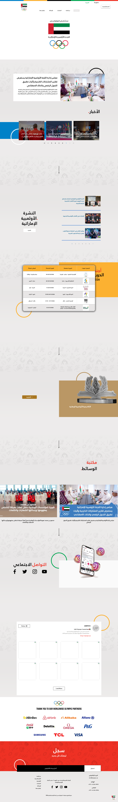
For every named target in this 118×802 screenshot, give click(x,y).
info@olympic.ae (93, 778)
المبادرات (39, 783)
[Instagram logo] (35, 572)
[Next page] (48, 143)
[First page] (73, 143)
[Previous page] (69, 143)
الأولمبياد (39, 781)
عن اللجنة (39, 776)
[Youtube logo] (44, 572)
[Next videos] (2, 500)
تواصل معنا (38, 788)
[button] (68, 10)
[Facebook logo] (15, 572)
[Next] (93, 243)
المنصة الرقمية (105, 7)
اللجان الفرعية (38, 779)
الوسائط (39, 786)
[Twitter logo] (25, 572)
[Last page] (44, 143)
